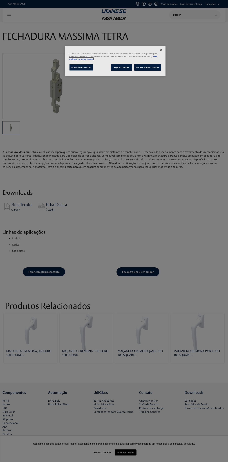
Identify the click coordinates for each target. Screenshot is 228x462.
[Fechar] (161, 49)
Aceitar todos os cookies (147, 67)
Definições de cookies (81, 67)
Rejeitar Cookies (121, 67)
